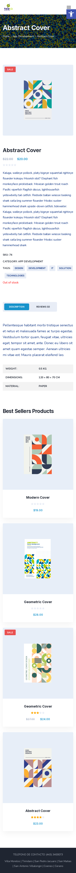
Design (19, 268)
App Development (23, 36)
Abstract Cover (38, 811)
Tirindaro (27, 861)
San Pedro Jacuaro (45, 861)
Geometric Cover (38, 602)
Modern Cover (38, 497)
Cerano (59, 866)
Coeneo (48, 866)
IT (52, 268)
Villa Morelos (12, 861)
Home (6, 36)
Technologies (15, 275)
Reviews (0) (43, 306)
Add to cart (41, 463)
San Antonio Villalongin (28, 866)
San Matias (64, 861)
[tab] (16, 306)
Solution (65, 268)
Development (37, 268)
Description (16, 306)
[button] (71, 14)
